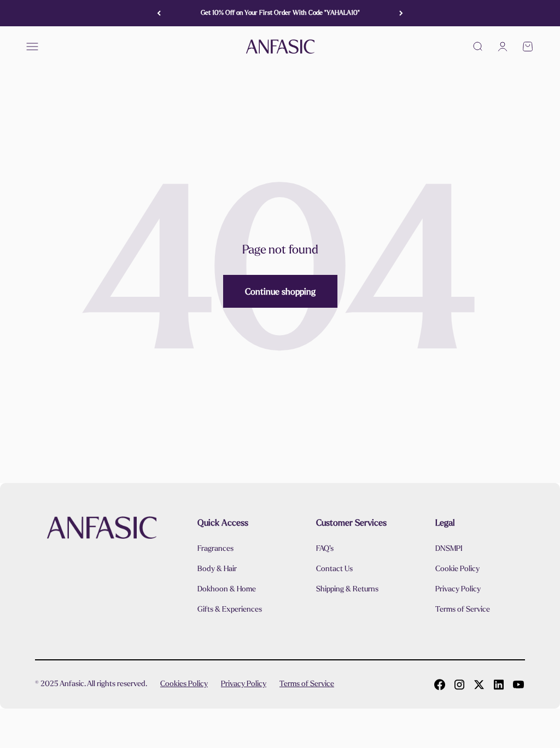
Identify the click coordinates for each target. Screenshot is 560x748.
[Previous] (159, 13)
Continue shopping (280, 291)
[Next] (401, 13)
